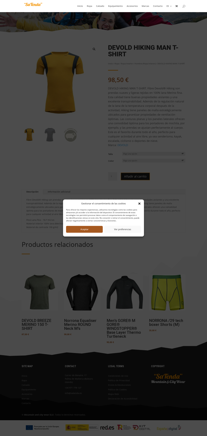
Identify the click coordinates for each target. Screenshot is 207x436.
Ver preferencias (122, 229)
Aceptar (84, 229)
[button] (139, 203)
